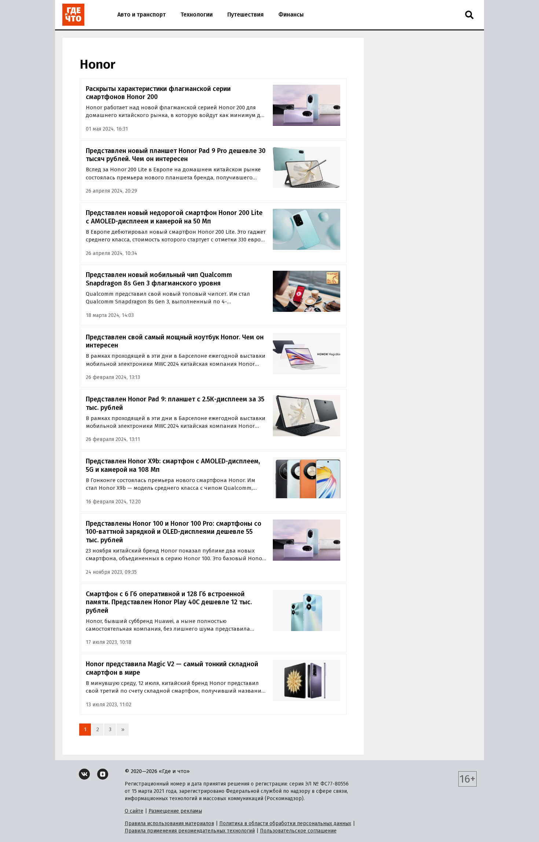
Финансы (291, 14)
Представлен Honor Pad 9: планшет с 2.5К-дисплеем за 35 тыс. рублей (175, 403)
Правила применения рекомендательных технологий (190, 831)
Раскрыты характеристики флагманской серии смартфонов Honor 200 (158, 93)
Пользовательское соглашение (298, 831)
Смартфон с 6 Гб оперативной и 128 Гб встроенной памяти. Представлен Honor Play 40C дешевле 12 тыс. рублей (169, 602)
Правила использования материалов (169, 823)
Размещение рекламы (175, 811)
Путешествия (245, 14)
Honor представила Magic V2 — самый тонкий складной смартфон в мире (172, 668)
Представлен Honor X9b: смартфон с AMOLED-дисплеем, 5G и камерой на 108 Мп (173, 465)
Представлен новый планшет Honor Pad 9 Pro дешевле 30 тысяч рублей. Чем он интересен (175, 155)
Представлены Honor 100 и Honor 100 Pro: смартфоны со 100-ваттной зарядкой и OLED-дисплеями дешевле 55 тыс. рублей (173, 532)
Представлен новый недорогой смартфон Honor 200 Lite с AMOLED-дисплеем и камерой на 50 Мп (174, 217)
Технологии (196, 14)
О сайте (134, 811)
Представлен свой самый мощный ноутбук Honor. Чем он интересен (175, 341)
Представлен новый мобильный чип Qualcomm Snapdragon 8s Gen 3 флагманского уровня (159, 279)
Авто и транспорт (141, 14)
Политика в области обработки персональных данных (285, 823)
